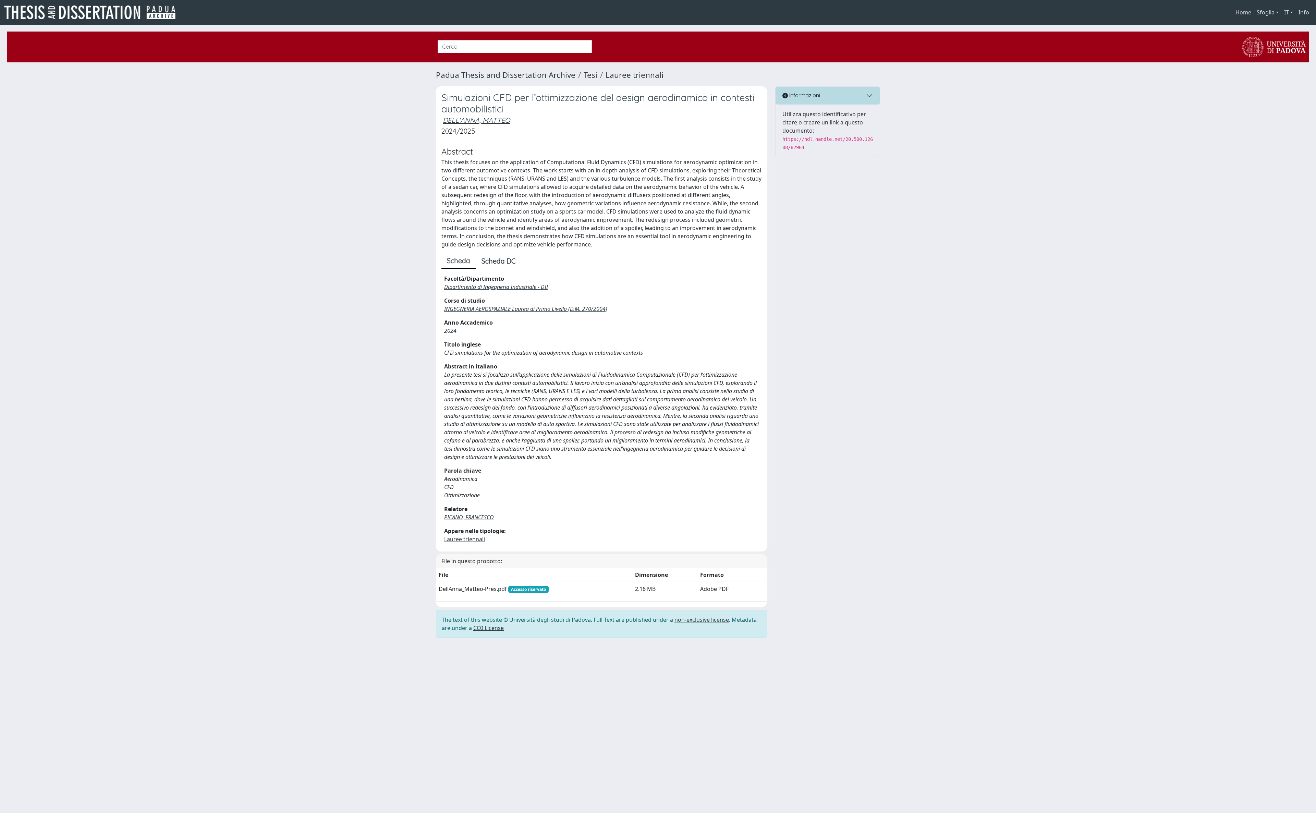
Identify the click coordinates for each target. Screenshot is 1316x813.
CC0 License (488, 628)
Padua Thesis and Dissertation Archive (505, 75)
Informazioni (804, 95)
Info (1304, 12)
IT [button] (1286, 12)
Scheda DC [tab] (499, 261)
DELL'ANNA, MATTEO (476, 120)
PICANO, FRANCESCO (469, 517)
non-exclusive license (701, 619)
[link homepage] (92, 12)
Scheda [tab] (458, 260)
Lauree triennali (634, 75)
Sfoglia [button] (1266, 12)
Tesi (590, 75)
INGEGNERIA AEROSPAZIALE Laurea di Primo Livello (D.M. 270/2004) (525, 309)
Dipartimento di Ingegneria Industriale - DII (496, 287)
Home (1243, 12)
